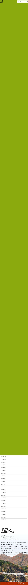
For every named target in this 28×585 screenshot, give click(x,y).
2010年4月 (3, 511)
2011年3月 (3, 481)
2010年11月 (3, 492)
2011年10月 (3, 462)
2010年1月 (3, 519)
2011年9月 (3, 465)
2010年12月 (3, 489)
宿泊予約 (21, 583)
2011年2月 (3, 484)
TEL (7, 583)
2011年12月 (3, 456)
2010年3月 (3, 514)
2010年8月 (3, 500)
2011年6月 (3, 473)
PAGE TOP (26, 566)
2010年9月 (3, 497)
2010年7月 (3, 503)
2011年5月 (3, 476)
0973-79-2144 (7, 538)
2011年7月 (3, 470)
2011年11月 (3, 459)
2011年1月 (3, 487)
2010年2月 (3, 517)
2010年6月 (3, 506)
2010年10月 (3, 495)
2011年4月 (3, 478)
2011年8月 (3, 467)
